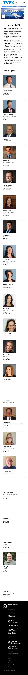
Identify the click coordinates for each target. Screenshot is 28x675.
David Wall (6, 160)
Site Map (10, 667)
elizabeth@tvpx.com (7, 358)
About (9, 660)
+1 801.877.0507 (6, 190)
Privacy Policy (11, 665)
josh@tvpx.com (6, 238)
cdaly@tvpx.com (6, 521)
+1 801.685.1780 (6, 215)
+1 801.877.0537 (6, 313)
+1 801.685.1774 (6, 596)
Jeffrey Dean (6, 567)
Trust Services (11, 651)
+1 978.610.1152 (6, 289)
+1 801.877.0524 (6, 240)
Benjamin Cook (7, 471)
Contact (10, 662)
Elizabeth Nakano (8, 355)
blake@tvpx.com (6, 594)
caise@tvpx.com (6, 312)
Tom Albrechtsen (8, 492)
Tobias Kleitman (7, 90)
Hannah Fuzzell (7, 211)
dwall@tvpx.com (6, 163)
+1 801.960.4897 (6, 571)
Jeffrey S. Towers (8, 114)
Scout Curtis (6, 401)
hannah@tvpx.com (7, 214)
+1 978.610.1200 (6, 523)
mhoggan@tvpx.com (8, 188)
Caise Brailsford (7, 309)
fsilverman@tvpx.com (8, 287)
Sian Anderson (7, 379)
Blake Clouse (6, 591)
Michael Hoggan (7, 185)
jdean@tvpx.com (7, 570)
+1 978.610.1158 (6, 451)
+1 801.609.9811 (6, 165)
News (9, 658)
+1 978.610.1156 (6, 119)
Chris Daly (6, 518)
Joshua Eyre (6, 235)
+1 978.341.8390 (11, 616)
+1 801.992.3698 (11, 637)
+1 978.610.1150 (11, 610)
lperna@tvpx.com (7, 263)
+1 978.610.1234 (6, 95)
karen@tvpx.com (7, 450)
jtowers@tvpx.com (7, 118)
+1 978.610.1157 (6, 264)
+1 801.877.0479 (6, 359)
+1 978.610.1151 (6, 427)
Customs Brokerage (13, 653)
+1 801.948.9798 (6, 498)
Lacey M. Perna (7, 260)
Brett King (5, 139)
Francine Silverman (8, 284)
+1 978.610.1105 (6, 547)
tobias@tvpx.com (7, 93)
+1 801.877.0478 (12, 634)
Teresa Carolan (7, 333)
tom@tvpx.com (6, 496)
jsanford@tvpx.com (7, 546)
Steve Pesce (6, 422)
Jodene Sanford (7, 542)
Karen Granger (7, 447)
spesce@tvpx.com (7, 425)
